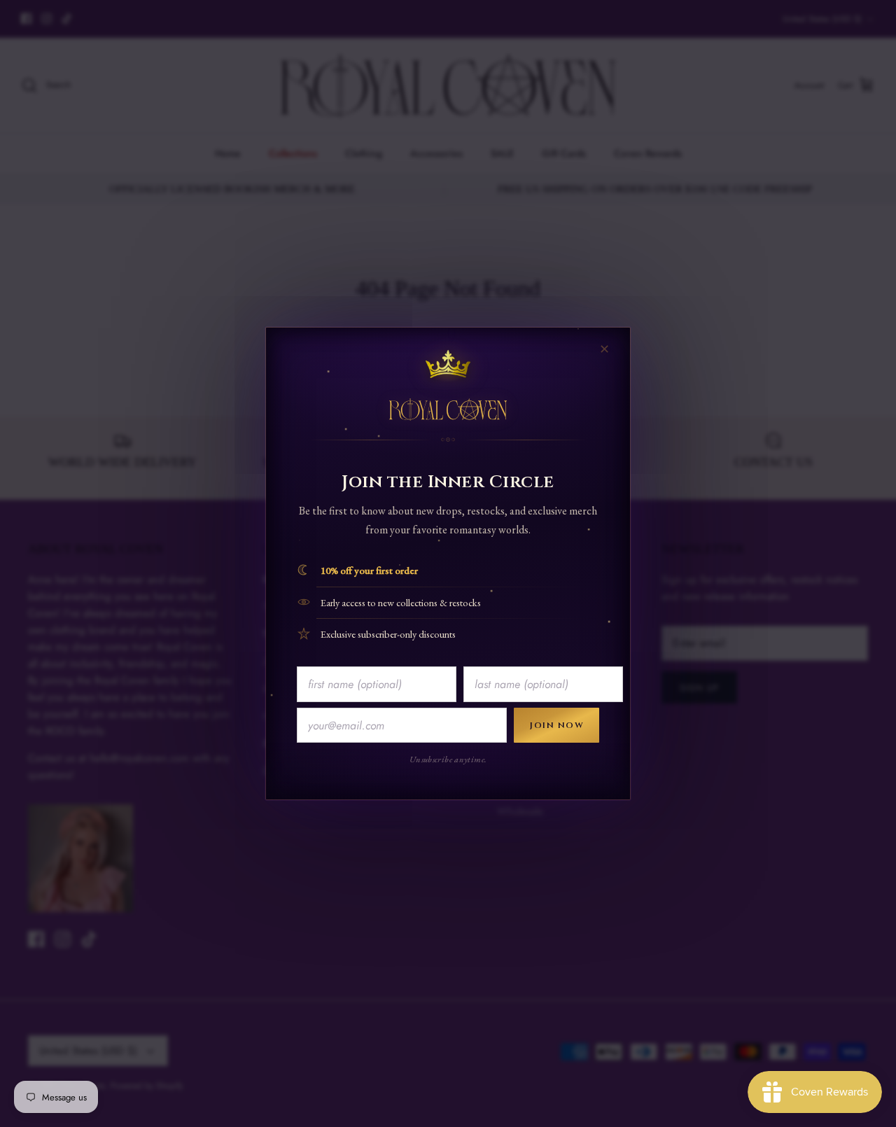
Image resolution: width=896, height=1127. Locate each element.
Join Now (556, 725)
